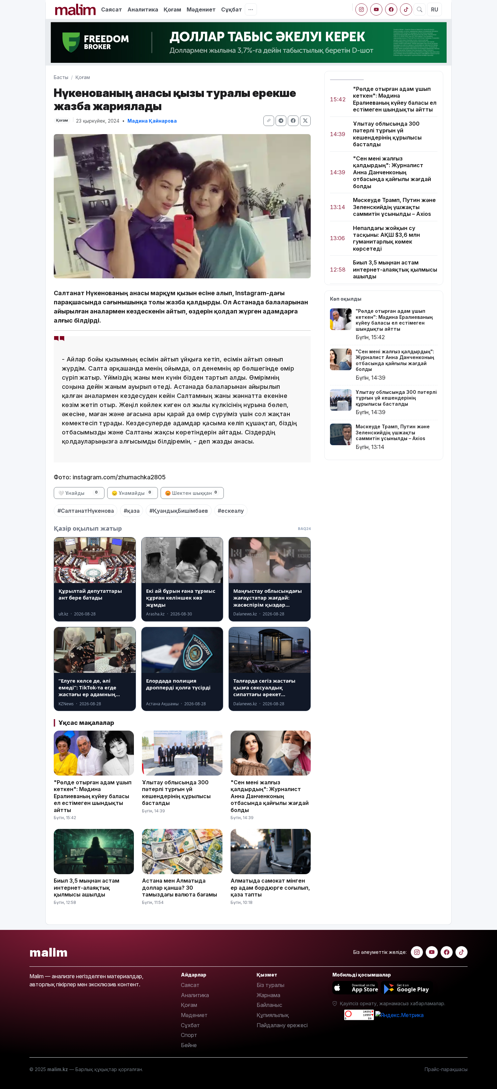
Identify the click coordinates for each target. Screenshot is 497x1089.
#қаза (132, 510)
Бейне (189, 1045)
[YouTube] (376, 9)
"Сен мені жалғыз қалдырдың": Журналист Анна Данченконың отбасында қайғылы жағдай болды (392, 172)
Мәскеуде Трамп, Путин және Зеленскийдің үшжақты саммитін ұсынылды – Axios (394, 207)
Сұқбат (231, 9)
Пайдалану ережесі (282, 1025)
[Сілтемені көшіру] (268, 121)
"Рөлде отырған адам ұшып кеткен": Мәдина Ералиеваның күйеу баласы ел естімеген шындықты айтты (394, 99)
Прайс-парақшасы (446, 1069)
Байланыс (269, 1005)
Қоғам (172, 9)
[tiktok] (406, 9)
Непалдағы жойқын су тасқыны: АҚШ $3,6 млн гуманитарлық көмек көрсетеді (386, 238)
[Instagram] (361, 9)
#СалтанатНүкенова (85, 510)
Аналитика (142, 9)
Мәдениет (201, 9)
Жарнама (268, 995)
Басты (61, 77)
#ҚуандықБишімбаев (178, 510)
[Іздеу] (419, 9)
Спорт (189, 1035)
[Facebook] (391, 9)
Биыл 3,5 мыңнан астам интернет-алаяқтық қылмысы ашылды (395, 269)
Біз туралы (270, 985)
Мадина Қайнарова (152, 121)
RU (434, 9)
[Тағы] (251, 9)
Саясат (111, 9)
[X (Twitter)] (305, 121)
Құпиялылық (273, 1015)
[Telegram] (281, 121)
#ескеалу (231, 510)
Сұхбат (190, 1025)
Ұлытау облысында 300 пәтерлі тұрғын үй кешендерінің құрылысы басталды (387, 134)
